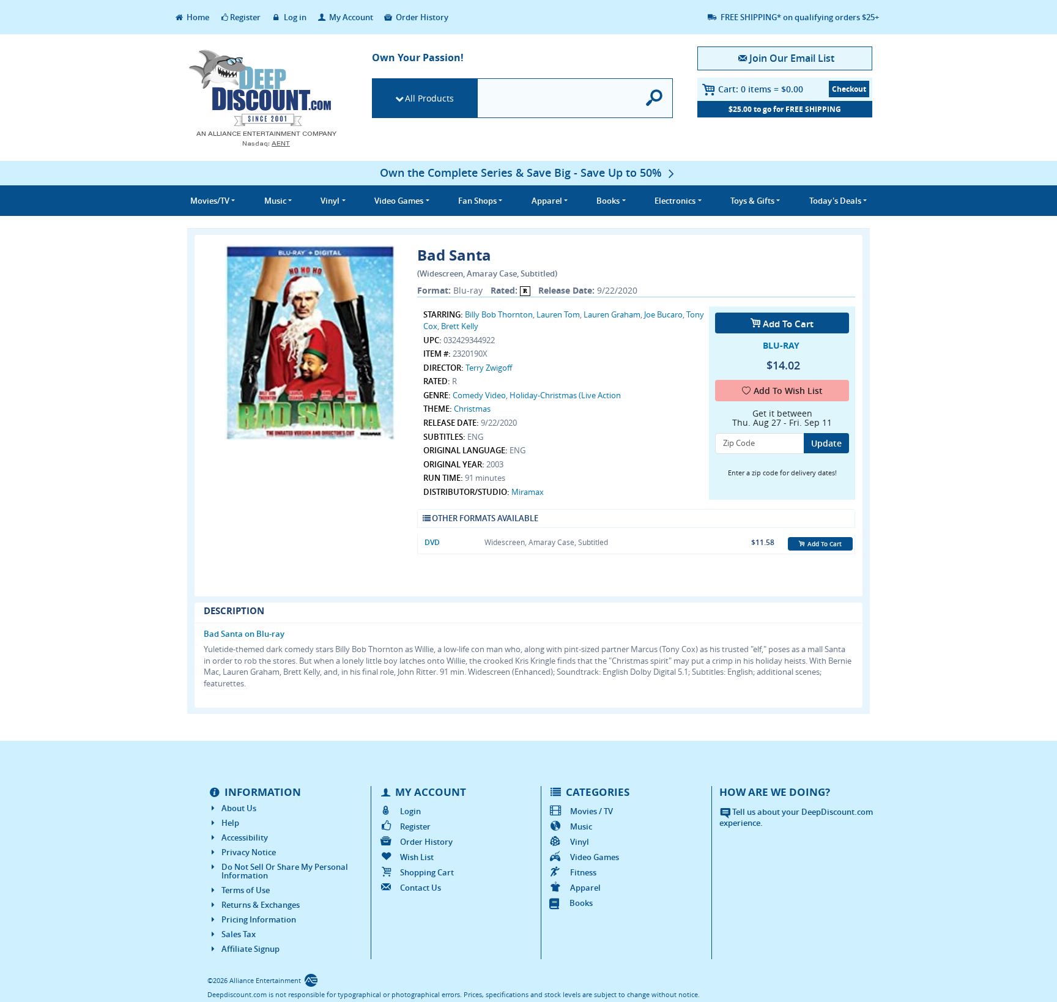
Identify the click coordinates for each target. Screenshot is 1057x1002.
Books (581, 902)
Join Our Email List (791, 58)
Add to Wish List (788, 390)
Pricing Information (258, 919)
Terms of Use (245, 890)
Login (410, 811)
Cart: (760, 89)
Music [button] (275, 200)
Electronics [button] (675, 200)
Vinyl (579, 841)
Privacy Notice (248, 852)
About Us (238, 808)
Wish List (417, 857)
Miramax (527, 491)
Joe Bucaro (663, 314)
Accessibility (244, 837)
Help (230, 822)
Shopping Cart (427, 872)
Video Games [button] (398, 200)
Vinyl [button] (330, 200)
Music (581, 826)
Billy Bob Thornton (499, 314)
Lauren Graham (612, 314)
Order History (421, 17)
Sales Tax (238, 934)
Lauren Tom (558, 314)
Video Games (594, 857)
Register (245, 17)
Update (826, 443)
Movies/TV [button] (209, 200)
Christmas (472, 408)
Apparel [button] (547, 200)
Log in (294, 17)
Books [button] (608, 200)
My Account (350, 17)
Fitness (583, 872)
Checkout (849, 89)
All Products (429, 98)
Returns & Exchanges (260, 904)
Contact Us (420, 887)
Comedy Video (479, 395)
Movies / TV (591, 811)
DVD (432, 542)
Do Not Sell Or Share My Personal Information (284, 871)
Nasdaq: (266, 143)
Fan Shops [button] (477, 200)
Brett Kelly (459, 326)
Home (197, 17)
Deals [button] (835, 200)
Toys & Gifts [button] (752, 200)
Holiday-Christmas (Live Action (565, 395)
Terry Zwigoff (488, 367)
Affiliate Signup (250, 948)
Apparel (585, 887)
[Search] (655, 98)
